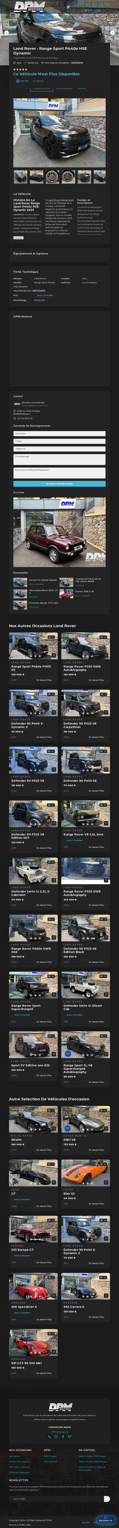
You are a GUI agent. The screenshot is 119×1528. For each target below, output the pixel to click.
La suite (18, 238)
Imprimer (24, 81)
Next (112, 33)
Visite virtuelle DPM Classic (92, 1456)
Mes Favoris (94, 10)
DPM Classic (50, 1456)
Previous (6, 33)
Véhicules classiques (19, 1472)
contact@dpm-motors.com (35, 405)
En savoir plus (44, 680)
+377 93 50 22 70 (92, 5)
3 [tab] (35, 656)
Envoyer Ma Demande (59, 483)
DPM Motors (50, 1461)
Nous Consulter (45, 295)
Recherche (14, 1456)
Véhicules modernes (19, 1467)
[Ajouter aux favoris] (54, 655)
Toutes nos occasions (19, 1461)
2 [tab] (31, 656)
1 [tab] (26, 656)
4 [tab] (39, 656)
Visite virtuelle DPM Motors (93, 1461)
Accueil (86, 1522)
